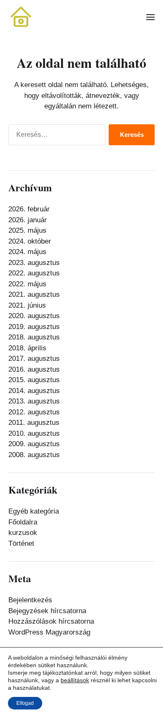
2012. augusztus (34, 412)
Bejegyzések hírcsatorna (47, 611)
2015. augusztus (34, 380)
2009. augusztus (34, 444)
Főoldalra (22, 522)
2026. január (27, 220)
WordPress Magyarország (49, 632)
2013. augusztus (34, 401)
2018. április (27, 348)
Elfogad (25, 703)
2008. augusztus (34, 455)
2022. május (27, 284)
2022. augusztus (34, 273)
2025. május (27, 230)
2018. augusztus (34, 337)
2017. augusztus (34, 358)
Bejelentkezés (30, 600)
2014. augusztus (34, 391)
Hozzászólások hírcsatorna (51, 621)
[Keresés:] (55, 136)
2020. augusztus (34, 316)
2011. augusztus (33, 423)
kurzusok (22, 533)
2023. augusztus (34, 263)
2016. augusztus (34, 369)
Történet (21, 543)
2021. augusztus (34, 294)
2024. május (27, 252)
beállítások (75, 680)
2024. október (29, 241)
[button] (150, 16)
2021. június (27, 305)
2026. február (29, 209)
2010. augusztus (34, 433)
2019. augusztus (34, 327)
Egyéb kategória (33, 511)
